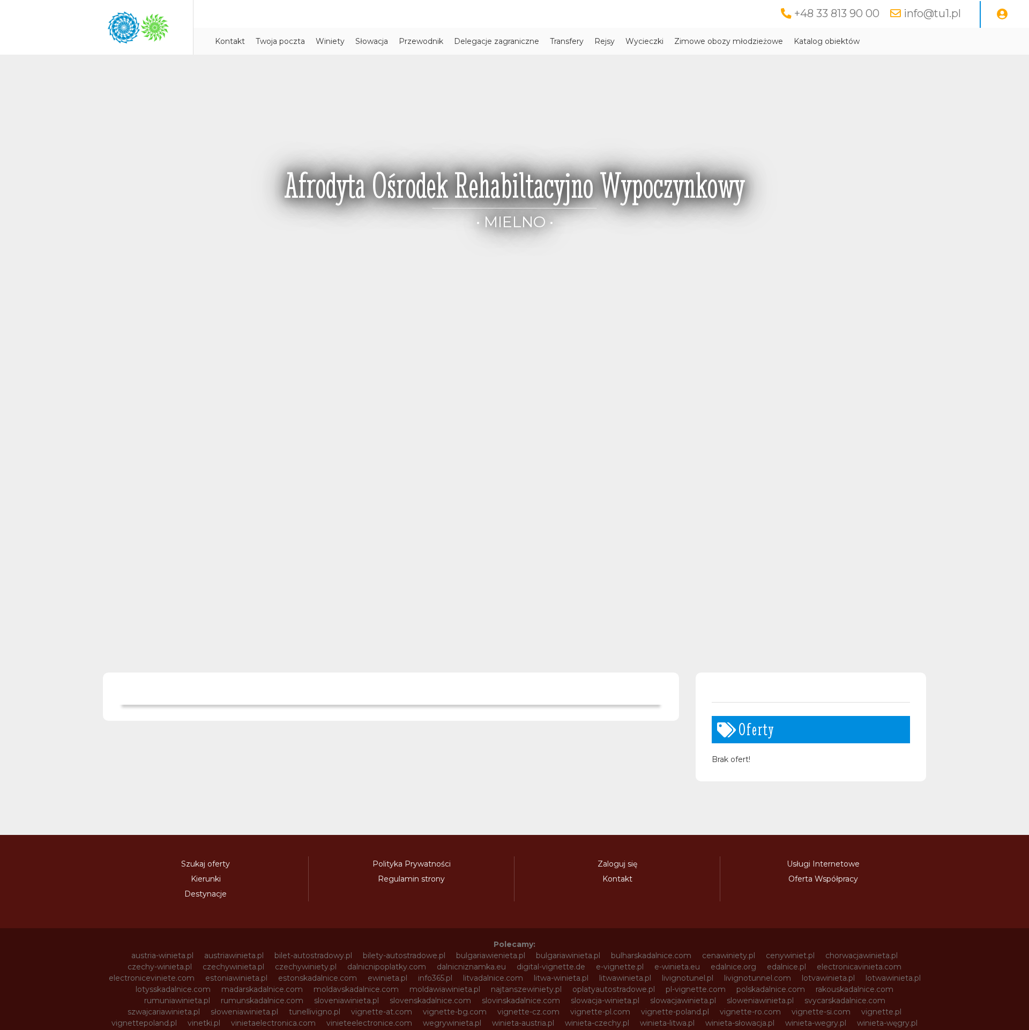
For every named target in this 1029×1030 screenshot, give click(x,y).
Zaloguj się (617, 864)
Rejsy (604, 41)
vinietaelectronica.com (273, 1023)
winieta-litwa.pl (667, 1023)
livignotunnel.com (757, 978)
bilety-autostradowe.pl (404, 955)
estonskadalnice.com (317, 978)
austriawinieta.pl (234, 955)
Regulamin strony (411, 879)
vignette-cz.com (528, 1012)
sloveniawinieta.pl (346, 1000)
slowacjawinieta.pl (683, 1000)
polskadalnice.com (770, 989)
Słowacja (371, 41)
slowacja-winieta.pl (605, 1000)
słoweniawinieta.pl (244, 1012)
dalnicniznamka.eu (471, 967)
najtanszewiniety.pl (526, 989)
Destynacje (205, 894)
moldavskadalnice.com (356, 989)
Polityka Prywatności (411, 864)
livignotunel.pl (687, 978)
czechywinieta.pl (233, 967)
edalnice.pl (786, 967)
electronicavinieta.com (859, 967)
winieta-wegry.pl (815, 1023)
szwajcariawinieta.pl (164, 1012)
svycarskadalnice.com (844, 1000)
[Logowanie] (1002, 14)
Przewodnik (421, 41)
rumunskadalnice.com (262, 1000)
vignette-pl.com (600, 1012)
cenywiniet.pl (790, 955)
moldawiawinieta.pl (444, 989)
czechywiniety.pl (306, 967)
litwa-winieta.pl (561, 978)
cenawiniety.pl (728, 955)
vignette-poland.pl (675, 1012)
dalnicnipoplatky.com (386, 967)
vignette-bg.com (455, 1012)
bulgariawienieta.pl (490, 955)
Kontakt (230, 41)
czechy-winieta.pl (160, 967)
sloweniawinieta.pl (760, 1000)
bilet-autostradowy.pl (313, 955)
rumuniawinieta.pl (177, 1000)
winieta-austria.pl (523, 1023)
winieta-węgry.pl (887, 1023)
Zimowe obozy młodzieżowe (728, 41)
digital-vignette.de (551, 967)
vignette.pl (881, 1012)
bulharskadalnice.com (651, 955)
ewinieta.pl (387, 978)
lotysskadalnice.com (173, 989)
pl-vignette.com (696, 989)
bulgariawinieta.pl (568, 955)
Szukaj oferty (205, 864)
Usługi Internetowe (823, 864)
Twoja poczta (280, 41)
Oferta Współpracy (823, 879)
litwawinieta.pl (625, 978)
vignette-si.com (821, 1012)
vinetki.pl (204, 1023)
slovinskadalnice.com (521, 1000)
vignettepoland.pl (144, 1023)
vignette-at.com (381, 1012)
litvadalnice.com (493, 978)
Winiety (330, 41)
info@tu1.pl (932, 13)
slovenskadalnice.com (430, 1000)
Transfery (567, 41)
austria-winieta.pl (162, 955)
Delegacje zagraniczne (496, 41)
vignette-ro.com (750, 1012)
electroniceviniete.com (152, 978)
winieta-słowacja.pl (739, 1023)
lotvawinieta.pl (828, 978)
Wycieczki (644, 41)
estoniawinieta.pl (236, 978)
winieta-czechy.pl (597, 1023)
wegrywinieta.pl (452, 1023)
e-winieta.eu (677, 967)
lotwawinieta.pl (893, 978)
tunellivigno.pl (314, 1012)
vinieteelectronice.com (369, 1023)
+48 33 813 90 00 (836, 13)
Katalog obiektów (827, 41)
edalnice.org (733, 967)
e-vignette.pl (620, 967)
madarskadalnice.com (262, 989)
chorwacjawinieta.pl (861, 955)
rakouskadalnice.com (854, 989)
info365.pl (435, 978)
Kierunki (206, 879)
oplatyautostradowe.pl (613, 989)
